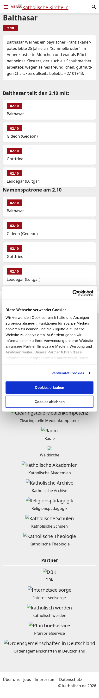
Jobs (27, 679)
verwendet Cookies (68, 373)
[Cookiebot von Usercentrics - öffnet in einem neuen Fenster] (72, 293)
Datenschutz (70, 679)
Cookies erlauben (49, 387)
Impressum (45, 679)
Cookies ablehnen (50, 402)
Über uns (11, 679)
